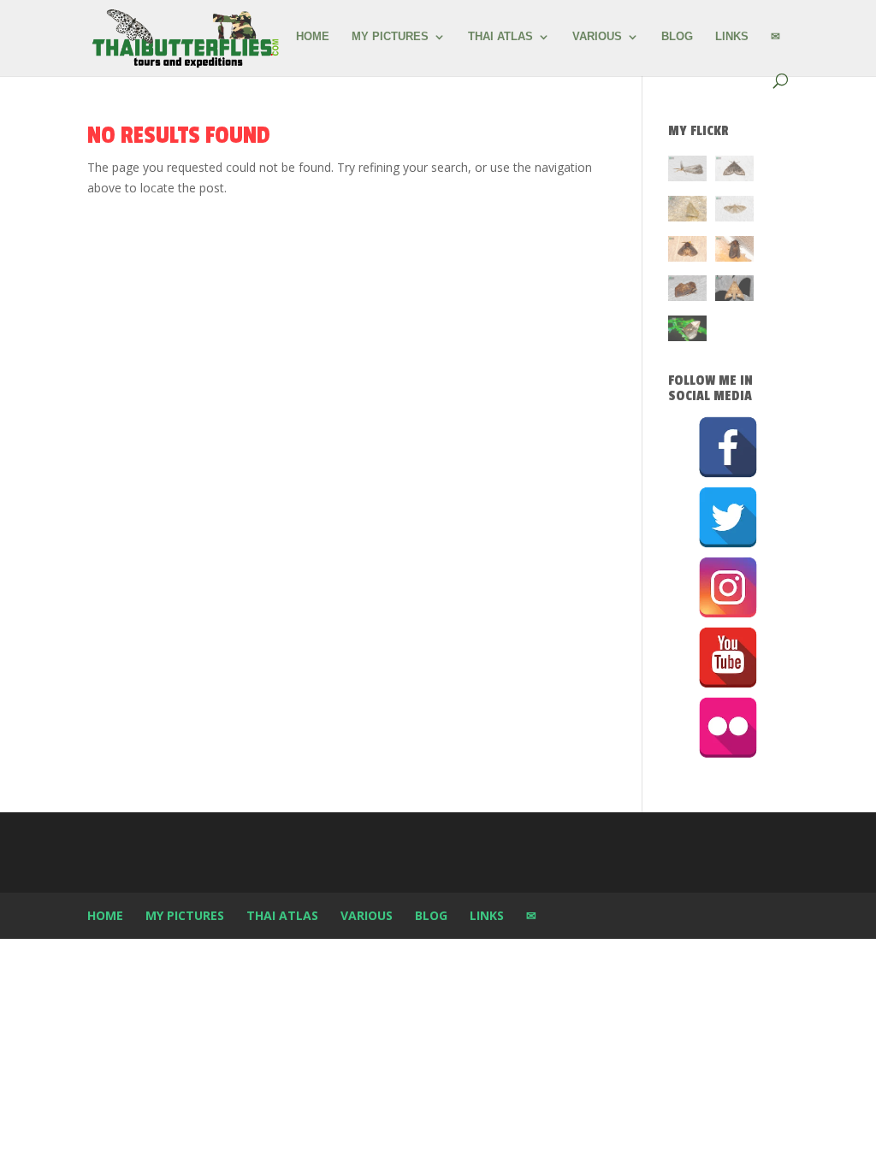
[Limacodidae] (687, 252)
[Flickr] (728, 727)
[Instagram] (728, 587)
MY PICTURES (390, 37)
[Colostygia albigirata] (734, 171)
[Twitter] (728, 517)
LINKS (732, 37)
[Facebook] (728, 447)
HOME (312, 37)
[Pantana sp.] (687, 171)
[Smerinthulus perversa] (734, 291)
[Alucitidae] (734, 211)
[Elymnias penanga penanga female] (687, 331)
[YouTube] (728, 657)
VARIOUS (597, 37)
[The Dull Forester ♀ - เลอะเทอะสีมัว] (687, 211)
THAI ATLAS (500, 37)
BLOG (677, 37)
